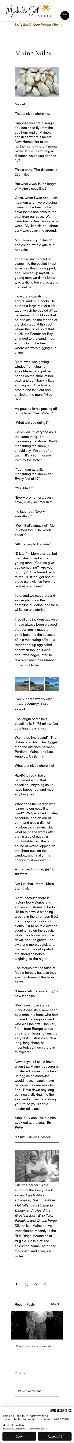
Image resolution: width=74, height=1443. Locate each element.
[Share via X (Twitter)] (26, 1284)
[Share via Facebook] (16, 1284)
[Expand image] (22, 684)
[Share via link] (44, 1284)
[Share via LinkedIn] (35, 1284)
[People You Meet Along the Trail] (37, 1325)
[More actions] (57, 43)
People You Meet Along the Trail (34, 1348)
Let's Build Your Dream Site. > (38, 24)
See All (55, 1303)
